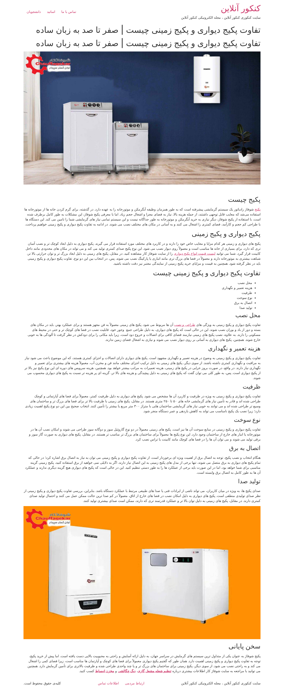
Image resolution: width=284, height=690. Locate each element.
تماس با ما (68, 12)
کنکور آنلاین (241, 8)
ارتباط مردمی (134, 683)
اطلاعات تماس (108, 683)
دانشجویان (34, 12)
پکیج (258, 209)
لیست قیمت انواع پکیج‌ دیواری (194, 253)
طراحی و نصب (184, 325)
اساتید (51, 12)
